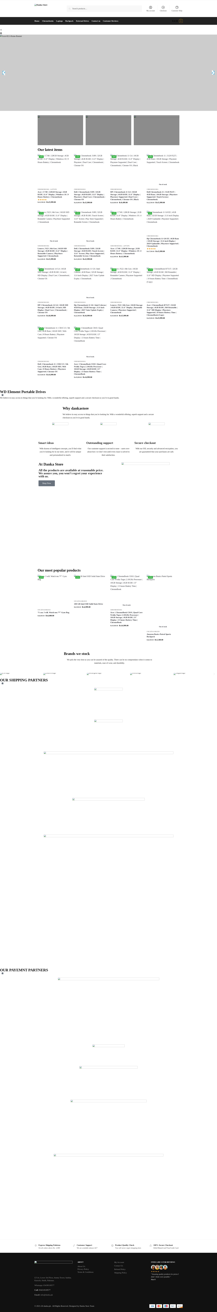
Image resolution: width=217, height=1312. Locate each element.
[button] (177, 21)
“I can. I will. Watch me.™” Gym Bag (53, 612)
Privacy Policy (83, 1269)
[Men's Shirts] (60, 130)
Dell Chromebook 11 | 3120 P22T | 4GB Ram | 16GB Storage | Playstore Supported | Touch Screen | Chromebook (162, 195)
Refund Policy (120, 1269)
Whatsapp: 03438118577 (44, 1285)
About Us (81, 1266)
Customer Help (177, 11)
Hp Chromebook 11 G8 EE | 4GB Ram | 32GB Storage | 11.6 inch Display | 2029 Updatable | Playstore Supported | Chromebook (163, 242)
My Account (119, 1262)
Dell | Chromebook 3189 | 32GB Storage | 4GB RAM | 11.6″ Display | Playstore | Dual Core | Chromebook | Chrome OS (89, 195)
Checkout (163, 11)
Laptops (53, 189)
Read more (163, 208)
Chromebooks (43, 189)
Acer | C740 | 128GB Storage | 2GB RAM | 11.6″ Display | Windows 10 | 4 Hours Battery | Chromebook (125, 251)
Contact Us (118, 1266)
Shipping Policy (120, 1273)
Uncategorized (44, 610)
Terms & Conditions (85, 1272)
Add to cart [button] (54, 208)
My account (150, 11)
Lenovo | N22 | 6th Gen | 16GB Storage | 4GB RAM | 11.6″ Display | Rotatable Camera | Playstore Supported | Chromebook (126, 309)
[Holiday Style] (108, 130)
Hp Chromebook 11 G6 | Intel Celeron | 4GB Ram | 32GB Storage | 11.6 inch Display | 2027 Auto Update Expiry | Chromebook (90, 309)
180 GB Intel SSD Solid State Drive (88, 604)
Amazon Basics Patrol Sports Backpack (159, 635)
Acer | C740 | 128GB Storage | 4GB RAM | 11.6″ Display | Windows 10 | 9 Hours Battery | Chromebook (53, 194)
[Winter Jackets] (156, 130)
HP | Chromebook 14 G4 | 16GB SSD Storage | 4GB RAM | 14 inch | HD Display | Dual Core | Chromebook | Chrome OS (53, 309)
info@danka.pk (43, 1295)
